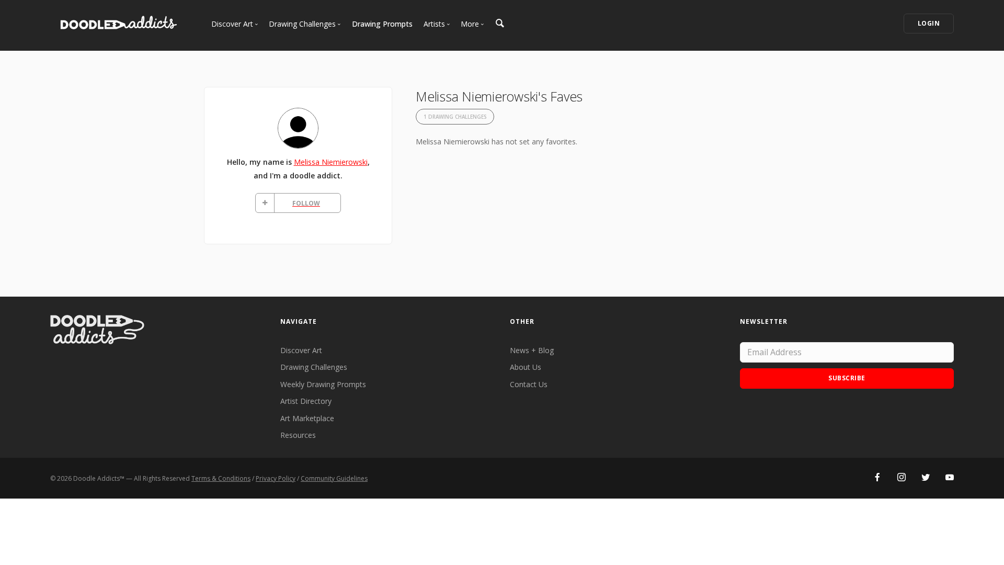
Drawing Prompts (382, 24)
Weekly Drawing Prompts (323, 384)
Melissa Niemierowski (331, 162)
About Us (525, 367)
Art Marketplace (307, 418)
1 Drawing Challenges (455, 117)
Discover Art (301, 350)
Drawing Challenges (313, 367)
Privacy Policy (275, 478)
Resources (298, 435)
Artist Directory (306, 401)
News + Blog (532, 350)
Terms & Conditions (220, 478)
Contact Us (528, 384)
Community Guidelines (334, 478)
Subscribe (846, 378)
